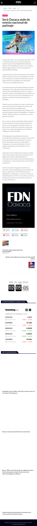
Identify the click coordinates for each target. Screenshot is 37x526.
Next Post (32, 260)
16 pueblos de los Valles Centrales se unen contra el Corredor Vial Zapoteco (18, 392)
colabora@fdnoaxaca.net (13, 219)
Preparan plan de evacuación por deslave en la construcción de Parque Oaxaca (16, 513)
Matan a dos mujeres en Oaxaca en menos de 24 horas (20, 257)
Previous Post (5, 253)
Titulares (5, 510)
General (5, 15)
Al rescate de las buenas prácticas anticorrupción (12, 250)
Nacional (4, 429)
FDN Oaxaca (11, 215)
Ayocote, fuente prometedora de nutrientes (16, 431)
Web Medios (22, 524)
